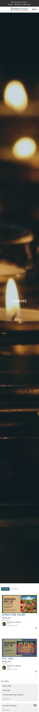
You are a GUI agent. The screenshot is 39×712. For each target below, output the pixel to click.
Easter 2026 (6, 690)
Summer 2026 (7, 686)
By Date (5, 589)
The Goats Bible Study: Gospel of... (13, 695)
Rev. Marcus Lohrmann (19, 705)
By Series (15, 589)
